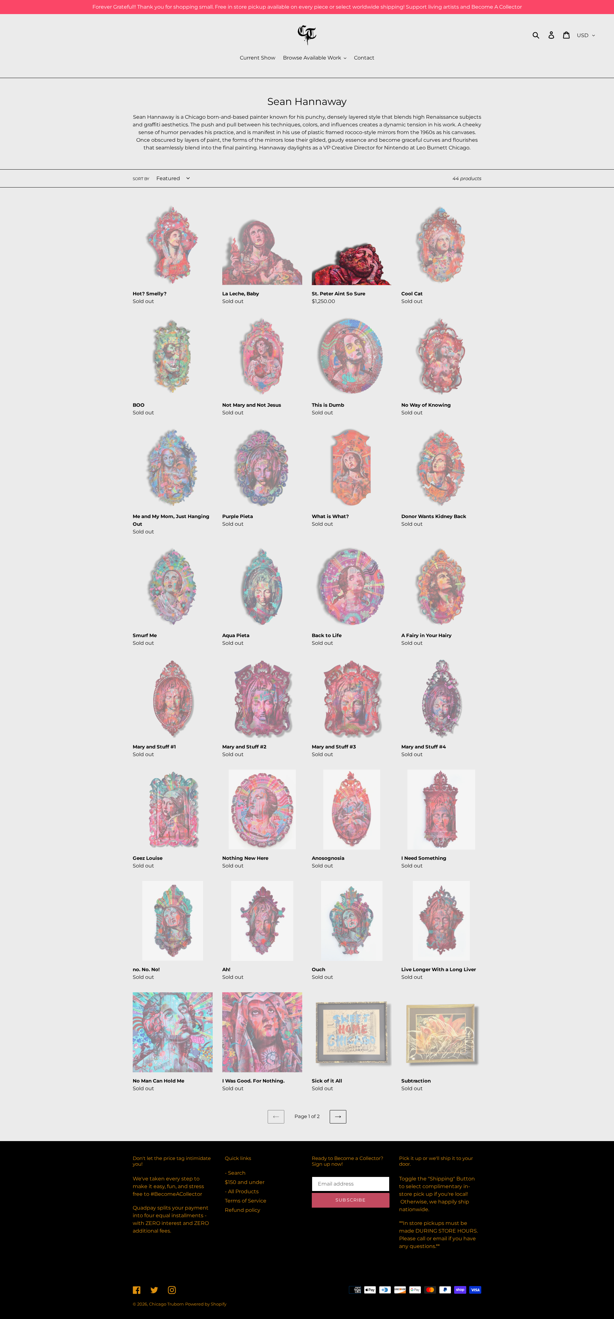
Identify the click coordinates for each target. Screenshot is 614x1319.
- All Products (242, 1191)
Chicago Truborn (166, 1304)
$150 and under (244, 1182)
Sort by (141, 178)
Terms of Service (245, 1201)
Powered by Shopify (205, 1304)
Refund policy (242, 1210)
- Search (235, 1173)
